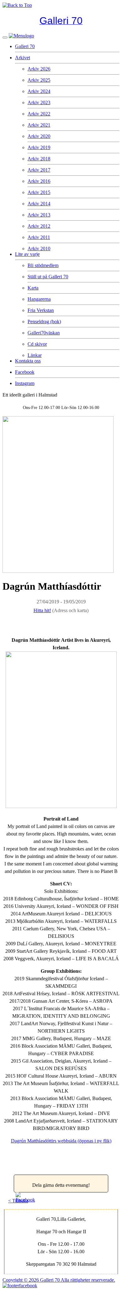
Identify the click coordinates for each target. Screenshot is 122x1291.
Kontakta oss (28, 360)
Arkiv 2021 (39, 125)
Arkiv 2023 (39, 102)
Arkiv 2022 (39, 113)
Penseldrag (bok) (44, 321)
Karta (33, 287)
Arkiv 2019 (39, 147)
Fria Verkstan (41, 310)
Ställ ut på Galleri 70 (48, 276)
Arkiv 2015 (39, 192)
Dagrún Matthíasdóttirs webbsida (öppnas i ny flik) (61, 1140)
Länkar (35, 355)
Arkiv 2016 (39, 181)
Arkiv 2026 (39, 68)
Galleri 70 (25, 46)
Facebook (24, 372)
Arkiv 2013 (39, 214)
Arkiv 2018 (39, 158)
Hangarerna (39, 299)
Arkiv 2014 (39, 203)
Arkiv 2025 (39, 80)
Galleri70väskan (44, 332)
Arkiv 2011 (39, 237)
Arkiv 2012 (39, 226)
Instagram (24, 383)
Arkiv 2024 (39, 91)
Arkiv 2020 (39, 136)
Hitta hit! (42, 610)
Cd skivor (37, 344)
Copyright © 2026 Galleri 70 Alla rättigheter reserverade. (59, 1280)
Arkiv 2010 (39, 248)
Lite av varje (27, 254)
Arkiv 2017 (39, 170)
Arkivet (22, 57)
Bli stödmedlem (43, 265)
